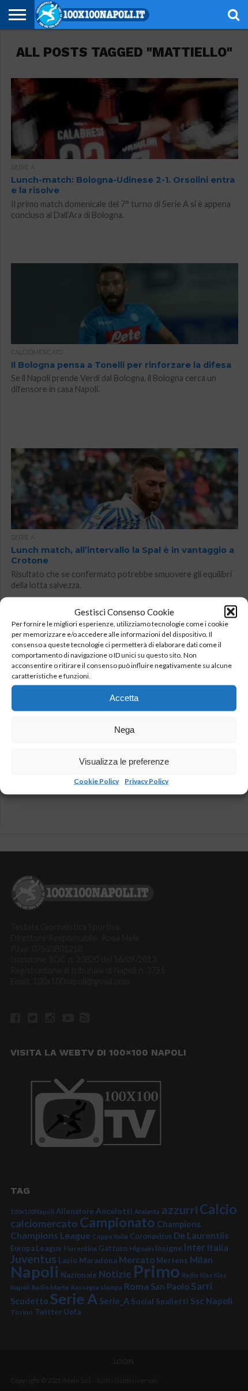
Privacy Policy (146, 780)
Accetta (124, 698)
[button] (230, 611)
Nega (124, 730)
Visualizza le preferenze (124, 761)
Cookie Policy (96, 780)
